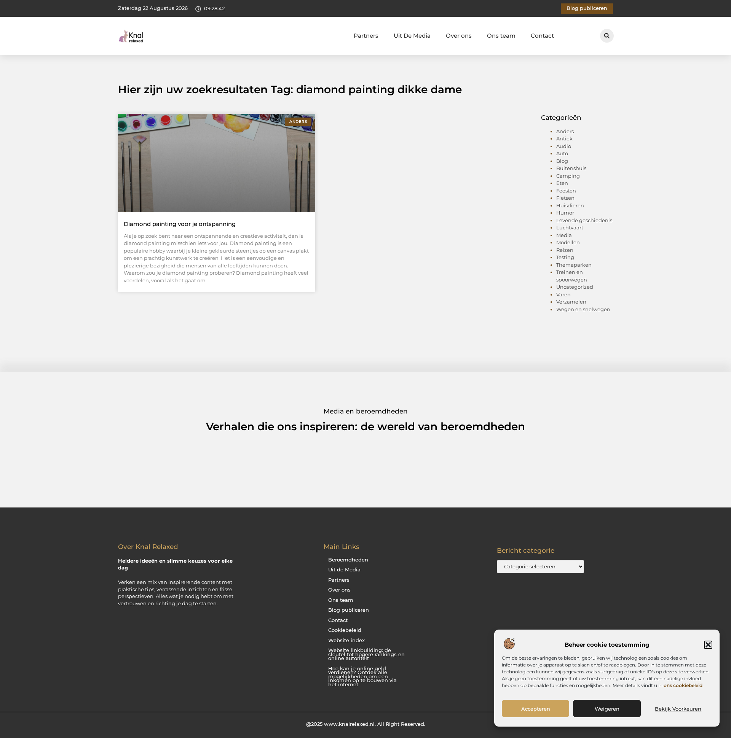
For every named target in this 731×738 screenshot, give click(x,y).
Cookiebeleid (344, 630)
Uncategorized (574, 287)
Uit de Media (344, 570)
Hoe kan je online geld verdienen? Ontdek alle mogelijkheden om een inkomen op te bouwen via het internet (362, 676)
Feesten (566, 191)
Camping (568, 176)
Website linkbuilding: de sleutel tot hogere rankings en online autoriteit (366, 654)
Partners (366, 35)
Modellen (568, 242)
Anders (565, 131)
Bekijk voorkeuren (678, 709)
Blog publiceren (348, 610)
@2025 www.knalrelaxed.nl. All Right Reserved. (365, 724)
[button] (708, 645)
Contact (542, 35)
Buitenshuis (571, 168)
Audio (563, 146)
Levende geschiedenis (584, 220)
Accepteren (535, 709)
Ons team (501, 35)
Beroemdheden (348, 560)
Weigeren (607, 709)
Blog (562, 161)
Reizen (564, 250)
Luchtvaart (569, 227)
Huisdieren (570, 205)
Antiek (564, 138)
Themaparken (574, 265)
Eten (562, 183)
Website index (346, 640)
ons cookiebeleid (683, 685)
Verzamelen (571, 302)
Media (564, 235)
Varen (563, 294)
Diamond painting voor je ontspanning (180, 223)
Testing (565, 257)
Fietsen (565, 198)
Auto (562, 153)
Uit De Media (412, 35)
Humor (565, 213)
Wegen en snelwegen (583, 309)
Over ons (459, 35)
